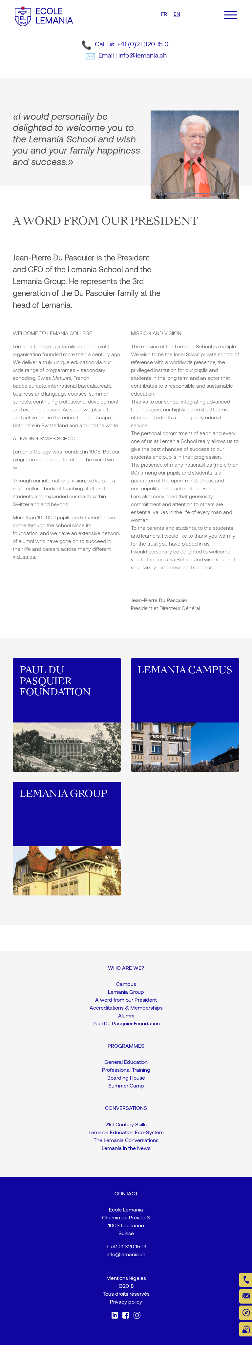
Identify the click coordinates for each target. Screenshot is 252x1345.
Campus (126, 984)
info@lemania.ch (126, 1254)
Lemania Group (126, 992)
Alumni (126, 1015)
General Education (126, 1062)
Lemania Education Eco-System (126, 1132)
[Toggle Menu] (230, 15)
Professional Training (126, 1069)
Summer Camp (126, 1085)
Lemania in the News (126, 1148)
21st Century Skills (126, 1124)
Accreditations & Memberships (126, 1007)
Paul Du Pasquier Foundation (126, 1023)
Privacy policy (126, 1301)
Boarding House (126, 1077)
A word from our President (126, 999)
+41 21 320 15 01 (128, 1246)
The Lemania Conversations (126, 1140)
